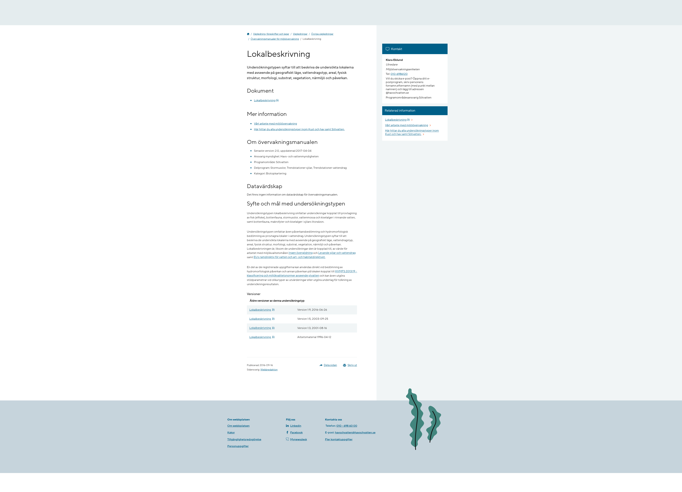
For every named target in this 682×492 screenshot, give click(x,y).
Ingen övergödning (301, 253)
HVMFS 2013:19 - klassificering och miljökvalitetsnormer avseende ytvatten (302, 273)
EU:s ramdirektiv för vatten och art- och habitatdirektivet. (289, 257)
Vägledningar (300, 34)
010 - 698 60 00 (346, 426)
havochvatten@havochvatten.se (355, 432)
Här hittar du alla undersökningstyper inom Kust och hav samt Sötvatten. (299, 129)
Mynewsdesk (298, 439)
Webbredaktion (269, 369)
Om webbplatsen (238, 426)
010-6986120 (399, 74)
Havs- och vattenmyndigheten (248, 34)
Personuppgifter (238, 446)
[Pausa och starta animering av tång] (429, 419)
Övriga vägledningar (322, 34)
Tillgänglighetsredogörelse (244, 439)
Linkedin (295, 426)
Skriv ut (352, 365)
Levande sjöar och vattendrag (337, 253)
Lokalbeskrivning (266, 100)
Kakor (231, 432)
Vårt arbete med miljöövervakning (275, 123)
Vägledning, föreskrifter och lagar (271, 34)
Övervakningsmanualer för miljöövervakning (275, 39)
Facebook (296, 432)
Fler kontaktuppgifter (339, 439)
